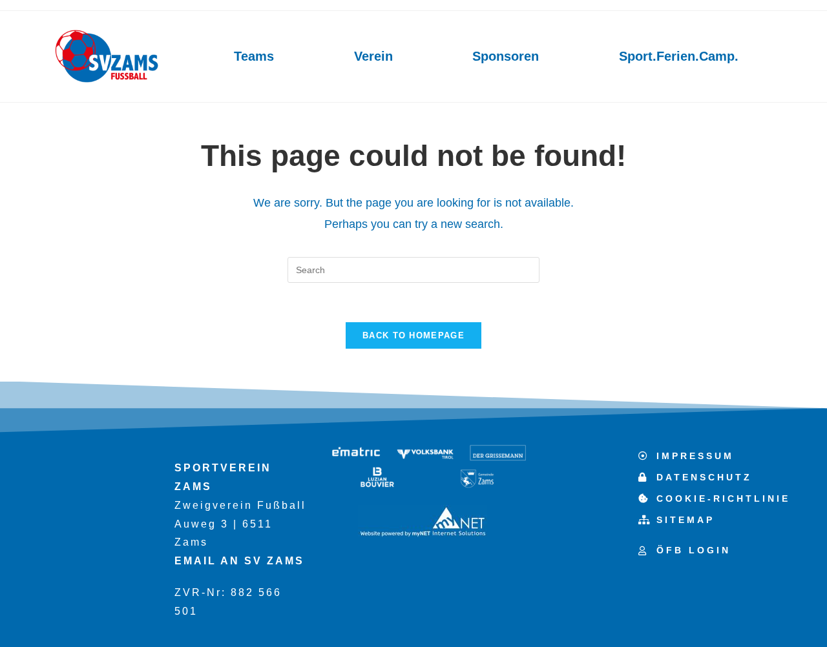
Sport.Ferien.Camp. (678, 56)
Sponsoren (505, 56)
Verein (373, 56)
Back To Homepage (413, 335)
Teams (254, 56)
